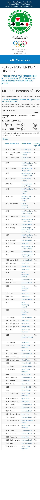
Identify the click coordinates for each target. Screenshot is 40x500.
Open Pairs (25, 216)
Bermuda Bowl (26, 225)
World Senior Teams (26, 159)
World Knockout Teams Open (25, 206)
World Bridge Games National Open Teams (27, 230)
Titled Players (25, 4)
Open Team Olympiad (25, 331)
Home (9, 2)
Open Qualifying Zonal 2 (25, 274)
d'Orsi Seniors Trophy (26, 154)
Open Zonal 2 (26, 351)
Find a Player (17, 2)
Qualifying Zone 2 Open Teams (27, 212)
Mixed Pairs (25, 266)
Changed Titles (14, 4)
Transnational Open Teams (26, 185)
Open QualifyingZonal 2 (27, 337)
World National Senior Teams (26, 169)
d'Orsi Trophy (26, 149)
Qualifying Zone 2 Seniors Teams (27, 191)
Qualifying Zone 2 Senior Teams (27, 164)
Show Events (27, 2)
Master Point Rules (26, 6)
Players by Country (12, 6)
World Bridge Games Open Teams (26, 198)
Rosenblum (25, 243)
